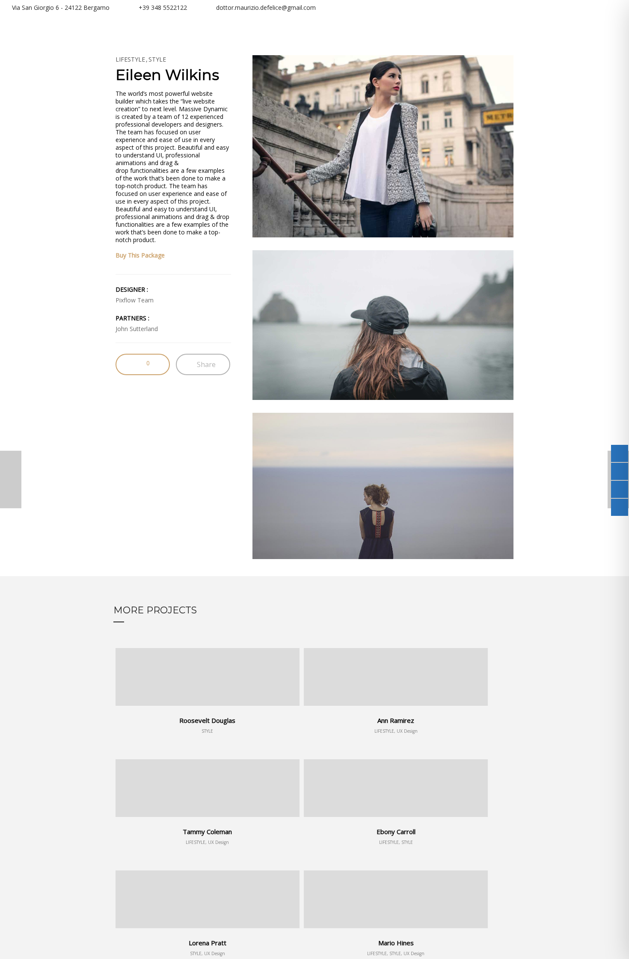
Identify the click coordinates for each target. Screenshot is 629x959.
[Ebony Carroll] (10, 480)
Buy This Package (140, 255)
